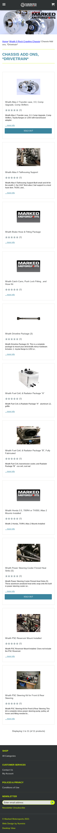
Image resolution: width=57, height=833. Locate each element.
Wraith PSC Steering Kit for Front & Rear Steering (24, 696)
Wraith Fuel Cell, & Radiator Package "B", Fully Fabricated (27, 451)
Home (5, 41)
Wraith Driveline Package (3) (19, 333)
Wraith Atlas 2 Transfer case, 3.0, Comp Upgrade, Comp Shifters (24, 103)
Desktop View (8, 828)
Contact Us (7, 770)
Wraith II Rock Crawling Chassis (24, 41)
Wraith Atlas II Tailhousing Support (21, 172)
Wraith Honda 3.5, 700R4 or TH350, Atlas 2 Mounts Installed (26, 511)
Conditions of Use (10, 787)
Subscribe (52, 802)
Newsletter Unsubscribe (13, 807)
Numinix (21, 823)
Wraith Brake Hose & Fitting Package (23, 232)
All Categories (9, 756)
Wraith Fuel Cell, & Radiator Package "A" (24, 393)
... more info (10, 125)
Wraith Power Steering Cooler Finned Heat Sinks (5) (25, 569)
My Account (7, 773)
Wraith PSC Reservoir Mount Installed (23, 638)
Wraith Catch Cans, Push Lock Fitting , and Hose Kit (26, 282)
